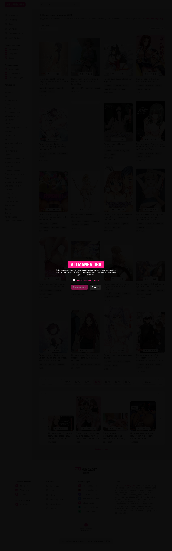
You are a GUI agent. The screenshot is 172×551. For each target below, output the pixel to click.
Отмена (95, 287)
